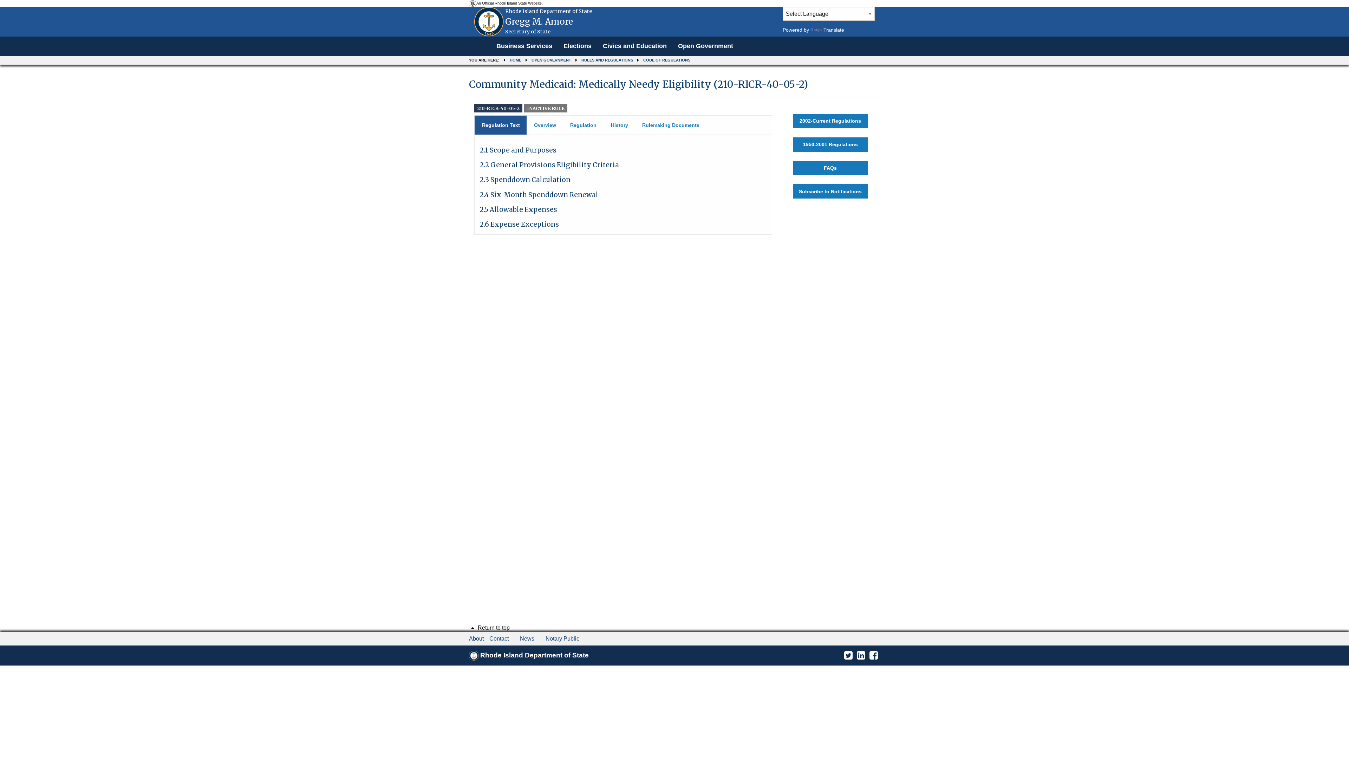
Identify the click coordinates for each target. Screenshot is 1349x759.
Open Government (705, 46)
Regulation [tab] (583, 125)
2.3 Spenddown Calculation (525, 180)
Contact (499, 639)
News (527, 639)
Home (515, 60)
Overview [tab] (545, 125)
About (476, 639)
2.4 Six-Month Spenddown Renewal (539, 195)
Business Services (524, 46)
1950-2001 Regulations (830, 144)
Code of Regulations (666, 60)
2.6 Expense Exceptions (519, 224)
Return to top (493, 628)
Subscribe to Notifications (830, 191)
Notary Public (562, 639)
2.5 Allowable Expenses (518, 210)
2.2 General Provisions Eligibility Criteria (549, 165)
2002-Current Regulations (830, 121)
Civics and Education (635, 46)
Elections (577, 46)
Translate (833, 30)
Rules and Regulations (607, 60)
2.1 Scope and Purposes (518, 150)
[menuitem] (524, 46)
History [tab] (619, 125)
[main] (674, 153)
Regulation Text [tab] (501, 125)
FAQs (830, 168)
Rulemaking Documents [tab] (670, 125)
